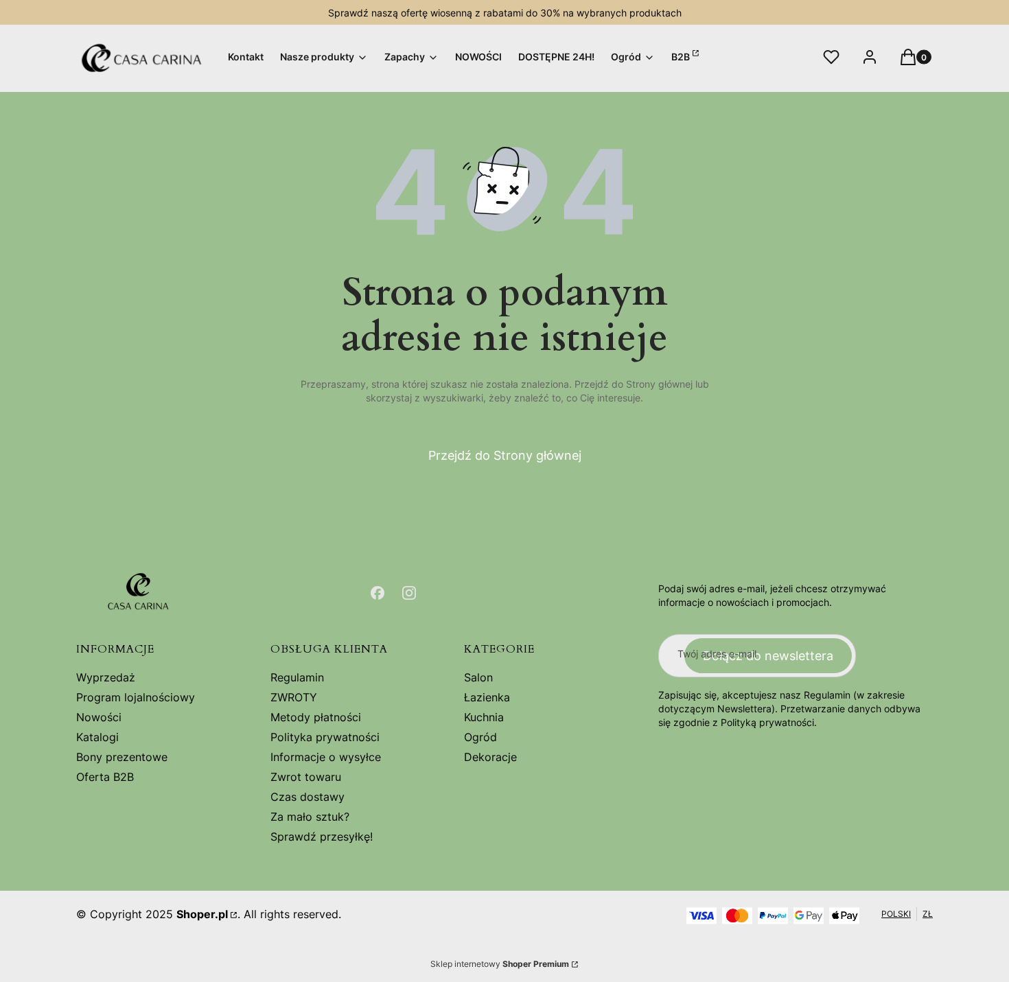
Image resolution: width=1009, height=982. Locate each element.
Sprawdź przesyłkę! (321, 836)
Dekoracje (490, 757)
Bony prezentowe (121, 757)
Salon (478, 677)
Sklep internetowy (499, 964)
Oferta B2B (105, 777)
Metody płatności (315, 717)
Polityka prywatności (325, 737)
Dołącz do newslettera (768, 655)
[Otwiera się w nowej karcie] (377, 593)
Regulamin (297, 677)
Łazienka (487, 697)
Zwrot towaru (305, 777)
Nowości (98, 717)
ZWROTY (293, 697)
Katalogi (97, 737)
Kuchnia (484, 717)
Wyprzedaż (105, 677)
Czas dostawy (307, 797)
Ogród (480, 737)
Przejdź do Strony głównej (504, 455)
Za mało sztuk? (309, 816)
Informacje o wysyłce (325, 757)
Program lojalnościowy (135, 697)
